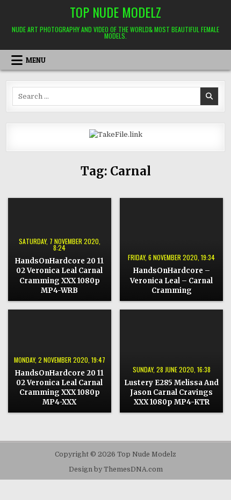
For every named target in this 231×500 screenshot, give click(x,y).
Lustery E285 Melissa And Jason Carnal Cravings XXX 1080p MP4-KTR (171, 392)
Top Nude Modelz (115, 11)
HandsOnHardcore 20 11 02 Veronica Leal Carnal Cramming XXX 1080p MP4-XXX (59, 388)
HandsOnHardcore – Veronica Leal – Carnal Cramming (171, 280)
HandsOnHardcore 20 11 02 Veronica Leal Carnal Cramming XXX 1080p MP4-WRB (59, 275)
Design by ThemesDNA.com (116, 469)
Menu (36, 60)
